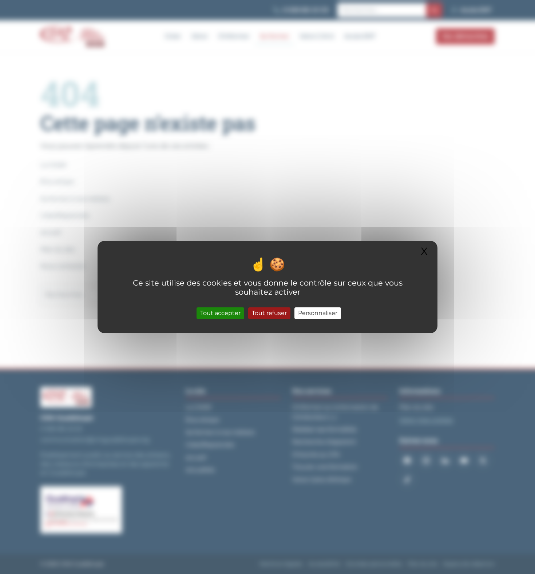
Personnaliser (317, 313)
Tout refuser (269, 313)
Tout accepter (220, 313)
